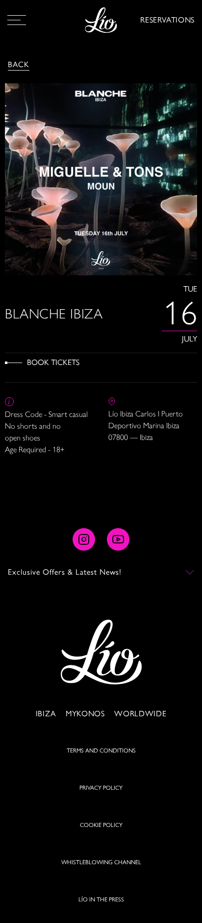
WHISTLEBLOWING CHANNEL (101, 862)
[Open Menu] (16, 20)
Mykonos (85, 713)
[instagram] (84, 539)
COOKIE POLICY (101, 825)
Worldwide (140, 713)
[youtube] (118, 539)
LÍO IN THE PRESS (101, 899)
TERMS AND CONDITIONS (101, 750)
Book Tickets (53, 362)
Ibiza (46, 713)
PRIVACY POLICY (101, 787)
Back (18, 64)
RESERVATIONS (167, 19)
